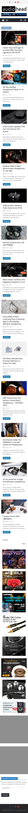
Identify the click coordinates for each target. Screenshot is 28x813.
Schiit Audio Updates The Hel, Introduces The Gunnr (14, 129)
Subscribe (5, 795)
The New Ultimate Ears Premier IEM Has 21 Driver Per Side (13, 361)
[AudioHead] (3, 20)
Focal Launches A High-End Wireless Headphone (14, 480)
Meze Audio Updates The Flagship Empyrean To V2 (14, 280)
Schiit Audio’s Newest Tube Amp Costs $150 (12, 206)
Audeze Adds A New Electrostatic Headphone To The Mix (14, 168)
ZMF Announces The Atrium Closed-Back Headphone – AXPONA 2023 (13, 401)
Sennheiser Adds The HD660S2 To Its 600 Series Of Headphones (13, 442)
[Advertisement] (14, 729)
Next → (24, 544)
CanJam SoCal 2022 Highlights (11, 517)
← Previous (4, 540)
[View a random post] (25, 20)
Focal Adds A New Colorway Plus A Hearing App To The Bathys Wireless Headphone (13, 320)
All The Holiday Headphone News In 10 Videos (13, 89)
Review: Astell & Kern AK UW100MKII (13, 243)
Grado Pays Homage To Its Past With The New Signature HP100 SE (13, 50)
